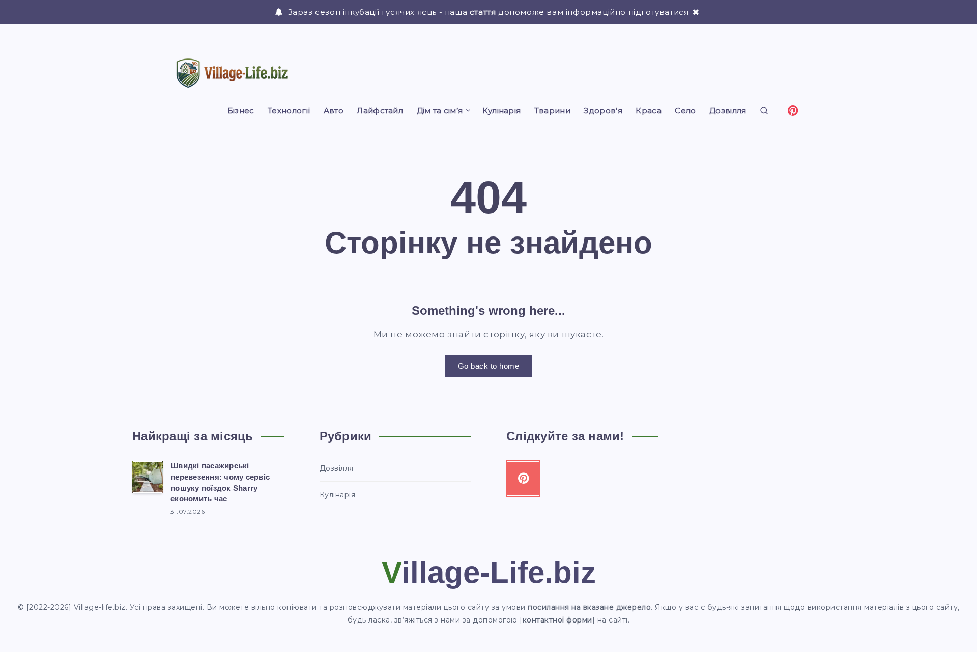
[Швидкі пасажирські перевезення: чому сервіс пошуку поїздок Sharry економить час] (147, 477)
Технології (289, 110)
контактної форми (557, 620)
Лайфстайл (380, 110)
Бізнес (240, 110)
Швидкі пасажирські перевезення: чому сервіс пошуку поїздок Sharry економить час (220, 482)
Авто (333, 110)
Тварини (552, 110)
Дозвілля (727, 110)
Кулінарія (501, 110)
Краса (649, 110)
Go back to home (489, 366)
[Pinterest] (793, 110)
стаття (483, 12)
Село (685, 110)
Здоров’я (603, 110)
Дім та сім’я (440, 110)
